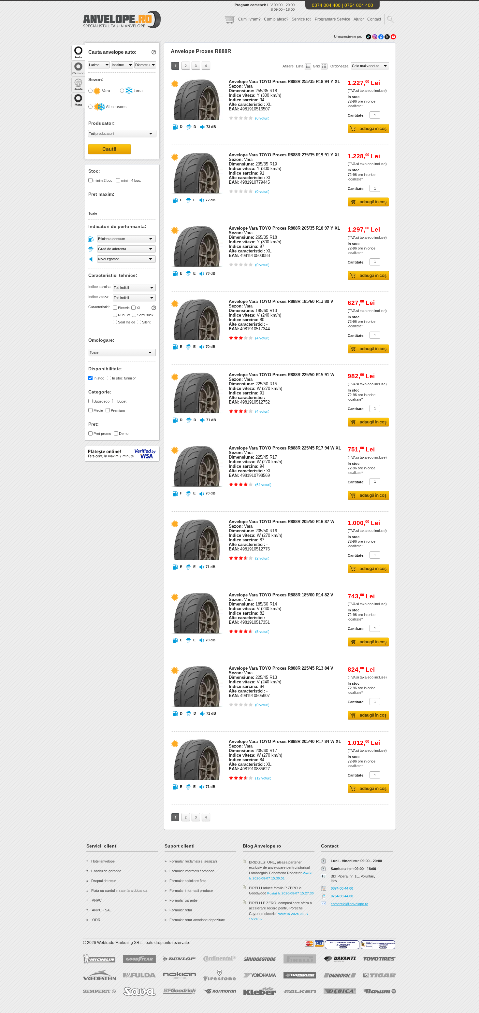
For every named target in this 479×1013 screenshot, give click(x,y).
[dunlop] (179, 959)
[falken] (299, 991)
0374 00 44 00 (342, 888)
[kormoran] (219, 991)
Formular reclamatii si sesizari (193, 861)
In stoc (99, 378)
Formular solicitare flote (187, 881)
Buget (121, 401)
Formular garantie (183, 900)
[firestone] (219, 975)
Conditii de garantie (106, 871)
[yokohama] (259, 975)
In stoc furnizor (124, 378)
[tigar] (379, 975)
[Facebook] (381, 36)
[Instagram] (375, 36)
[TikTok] (368, 36)
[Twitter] (388, 36)
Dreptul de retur (103, 881)
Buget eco (101, 401)
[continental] (219, 959)
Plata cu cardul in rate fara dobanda (119, 890)
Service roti (302, 19)
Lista (300, 66)
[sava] (139, 991)
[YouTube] (393, 36)
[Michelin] (99, 959)
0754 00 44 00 (342, 896)
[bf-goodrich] (179, 991)
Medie (98, 410)
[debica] (340, 991)
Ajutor (359, 19)
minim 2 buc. (103, 180)
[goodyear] (139, 959)
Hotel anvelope (103, 861)
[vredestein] (99, 975)
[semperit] (99, 991)
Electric (124, 308)
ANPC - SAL (101, 910)
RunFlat (124, 315)
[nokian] (179, 975)
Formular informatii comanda (191, 871)
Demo (123, 433)
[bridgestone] (259, 959)
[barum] (379, 991)
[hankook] (299, 975)
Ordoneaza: (340, 66)
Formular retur (180, 910)
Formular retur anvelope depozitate (197, 920)
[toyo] (379, 959)
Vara (105, 91)
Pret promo (102, 433)
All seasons (115, 107)
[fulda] (139, 975)
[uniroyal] (340, 975)
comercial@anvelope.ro (349, 904)
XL (139, 308)
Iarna (138, 91)
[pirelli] (299, 958)
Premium (118, 410)
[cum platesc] (314, 943)
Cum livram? (249, 19)
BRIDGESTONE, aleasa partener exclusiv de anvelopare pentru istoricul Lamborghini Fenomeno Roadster (279, 867)
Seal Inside (126, 322)
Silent (146, 322)
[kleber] (259, 991)
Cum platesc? (276, 19)
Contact (374, 19)
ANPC (96, 900)
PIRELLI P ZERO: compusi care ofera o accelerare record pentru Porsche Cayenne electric (280, 908)
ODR (95, 920)
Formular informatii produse (191, 890)
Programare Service (332, 19)
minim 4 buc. (131, 180)
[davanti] (340, 959)
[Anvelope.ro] (122, 27)
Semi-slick (145, 315)
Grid (317, 66)
